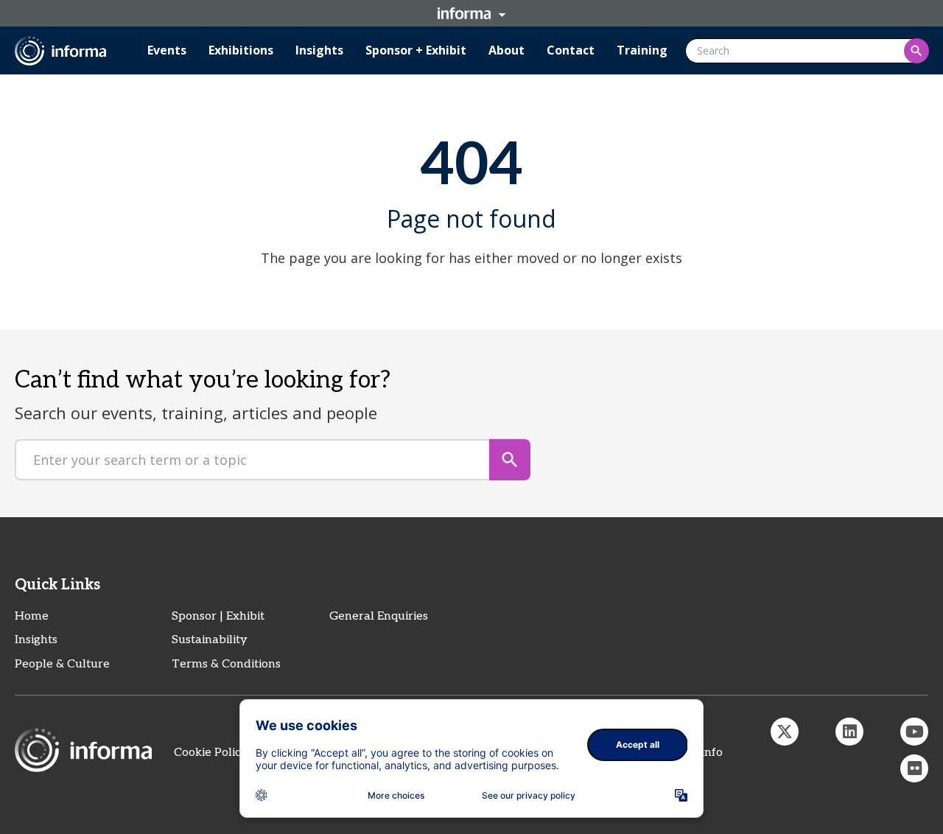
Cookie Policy (211, 753)
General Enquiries (378, 616)
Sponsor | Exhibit (218, 616)
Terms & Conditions (226, 664)
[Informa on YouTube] (914, 732)
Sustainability (210, 640)
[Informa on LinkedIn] (849, 732)
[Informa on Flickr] (914, 768)
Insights (36, 640)
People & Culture (62, 664)
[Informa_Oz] (785, 732)
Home (32, 616)
